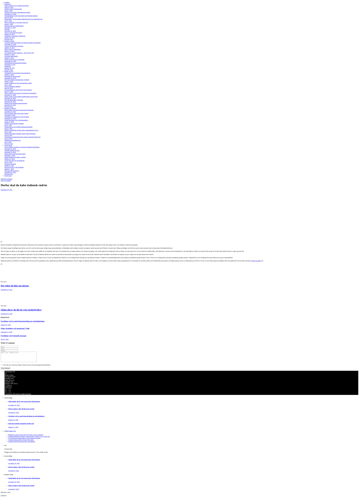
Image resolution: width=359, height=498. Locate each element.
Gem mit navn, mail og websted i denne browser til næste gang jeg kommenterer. (27, 365)
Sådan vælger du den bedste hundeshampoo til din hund (20, 96)
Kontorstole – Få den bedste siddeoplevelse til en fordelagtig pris (23, 19)
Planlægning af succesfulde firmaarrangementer (18, 127)
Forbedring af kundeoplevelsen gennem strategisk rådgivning (22, 137)
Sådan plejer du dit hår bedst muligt (14, 154)
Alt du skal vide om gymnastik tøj (14, 160)
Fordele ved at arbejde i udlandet (14, 123)
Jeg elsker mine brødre (11, 56)
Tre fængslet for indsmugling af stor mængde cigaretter (24, 438)
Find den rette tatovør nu (11, 170)
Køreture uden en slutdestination (14, 26)
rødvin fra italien (256, 261)
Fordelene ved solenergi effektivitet (14, 36)
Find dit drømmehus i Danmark (13, 100)
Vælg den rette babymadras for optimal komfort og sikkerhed (22, 43)
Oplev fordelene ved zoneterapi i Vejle (15, 328)
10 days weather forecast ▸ (18, 394)
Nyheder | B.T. (12, 431)
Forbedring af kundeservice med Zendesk (16, 117)
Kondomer (7, 66)
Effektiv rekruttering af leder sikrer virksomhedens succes (21, 130)
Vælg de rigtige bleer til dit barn (13, 46)
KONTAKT (8, 176)
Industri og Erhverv (10, 108)
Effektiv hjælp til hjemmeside (13, 9)
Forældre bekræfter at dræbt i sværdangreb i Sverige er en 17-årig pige (29, 436)
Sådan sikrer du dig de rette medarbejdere (21, 310)
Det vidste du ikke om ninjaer (15, 286)
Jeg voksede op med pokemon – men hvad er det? (19, 53)
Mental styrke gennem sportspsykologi (15, 103)
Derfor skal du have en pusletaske (14, 59)
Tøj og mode (8, 145)
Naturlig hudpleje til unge (12, 150)
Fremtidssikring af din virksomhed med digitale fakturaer (21, 16)
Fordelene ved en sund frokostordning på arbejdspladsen (23, 321)
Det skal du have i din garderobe (14, 167)
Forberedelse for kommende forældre (15, 63)
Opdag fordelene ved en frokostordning (16, 120)
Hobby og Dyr (8, 71)
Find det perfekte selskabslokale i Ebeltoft (16, 80)
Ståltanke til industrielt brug (12, 140)
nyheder (6, 2)
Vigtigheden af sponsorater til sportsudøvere (17, 73)
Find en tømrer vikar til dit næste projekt (16, 113)
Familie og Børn (9, 41)
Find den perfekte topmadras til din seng (21, 423)
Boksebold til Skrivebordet (12, 76)
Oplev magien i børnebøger (12, 49)
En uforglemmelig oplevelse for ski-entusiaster (18, 90)
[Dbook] (6, 179)
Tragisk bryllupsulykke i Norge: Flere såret (21, 440)
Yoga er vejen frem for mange (13, 32)
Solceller (7, 29)
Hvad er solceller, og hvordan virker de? (16, 22)
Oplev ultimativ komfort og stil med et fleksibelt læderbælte (21, 147)
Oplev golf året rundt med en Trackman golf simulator (20, 93)
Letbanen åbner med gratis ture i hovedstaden (21, 441)
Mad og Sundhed (6, 180)
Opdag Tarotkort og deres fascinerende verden (18, 83)
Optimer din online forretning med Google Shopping (20, 133)
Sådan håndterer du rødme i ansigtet (15, 157)
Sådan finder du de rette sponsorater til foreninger (19, 110)
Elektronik (7, 4)
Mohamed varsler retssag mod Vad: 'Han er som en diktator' (25, 435)
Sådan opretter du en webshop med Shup (16, 5)
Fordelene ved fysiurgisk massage (13, 336)
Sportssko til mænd (10, 164)
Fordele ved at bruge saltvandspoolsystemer (17, 12)
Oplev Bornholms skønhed (12, 86)
